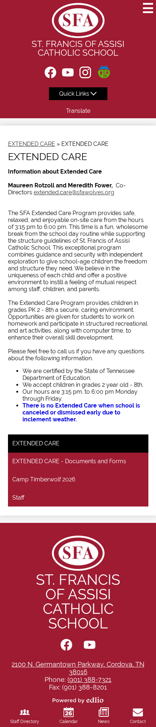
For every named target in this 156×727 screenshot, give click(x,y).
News (104, 721)
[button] (78, 93)
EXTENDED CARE (31, 143)
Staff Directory (24, 721)
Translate (78, 110)
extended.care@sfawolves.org (74, 192)
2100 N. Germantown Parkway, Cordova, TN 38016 (78, 668)
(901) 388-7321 (89, 679)
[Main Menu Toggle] (148, 8)
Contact (138, 721)
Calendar (68, 721)
